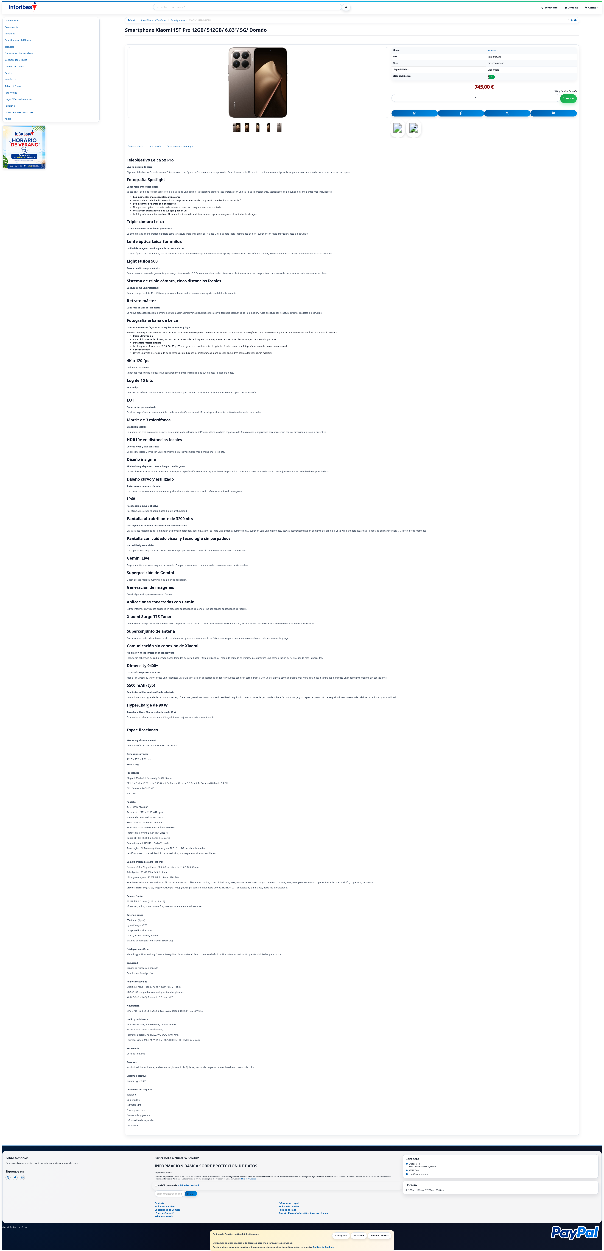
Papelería (10, 105)
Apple (8, 118)
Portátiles (10, 33)
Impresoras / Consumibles (19, 53)
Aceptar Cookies (379, 1235)
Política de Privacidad (247, 1179)
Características (135, 145)
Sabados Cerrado (164, 1216)
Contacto (572, 7)
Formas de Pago (287, 1209)
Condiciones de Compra (167, 1209)
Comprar (568, 98)
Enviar (190, 1194)
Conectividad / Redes (16, 59)
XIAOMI (492, 50)
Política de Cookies (323, 1246)
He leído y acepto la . (178, 1185)
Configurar (341, 1235)
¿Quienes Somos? (164, 1213)
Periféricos (10, 79)
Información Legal (289, 1203)
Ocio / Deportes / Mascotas (19, 112)
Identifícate (550, 7)
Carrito (592, 7)
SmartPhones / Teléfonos (18, 40)
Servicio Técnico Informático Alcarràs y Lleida (303, 1213)
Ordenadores (12, 20)
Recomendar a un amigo (180, 145)
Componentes (12, 27)
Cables (8, 73)
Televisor (9, 46)
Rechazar (358, 1235)
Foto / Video (11, 92)
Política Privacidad (165, 1206)
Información (155, 145)
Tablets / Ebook (13, 86)
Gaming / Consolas (15, 66)
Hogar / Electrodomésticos (19, 99)
